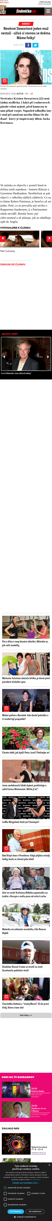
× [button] (49, 1165)
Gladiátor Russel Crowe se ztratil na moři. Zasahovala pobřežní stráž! (22, 969)
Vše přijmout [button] (15, 1212)
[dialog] (26, 1191)
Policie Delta (37, 1090)
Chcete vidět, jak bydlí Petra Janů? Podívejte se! (26, 752)
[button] (26, 1183)
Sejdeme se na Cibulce (38, 1108)
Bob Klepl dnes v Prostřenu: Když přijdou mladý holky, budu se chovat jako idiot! (26, 857)
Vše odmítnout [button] (35, 1212)
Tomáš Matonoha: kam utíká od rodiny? (16, 373)
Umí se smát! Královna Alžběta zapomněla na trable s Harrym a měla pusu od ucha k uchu (25, 895)
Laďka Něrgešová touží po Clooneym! (20, 822)
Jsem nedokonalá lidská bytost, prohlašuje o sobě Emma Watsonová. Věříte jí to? (24, 787)
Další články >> (26, 1015)
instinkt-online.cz (38, 1153)
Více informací (35, 1180)
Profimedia (10, 251)
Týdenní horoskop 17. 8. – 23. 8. (39, 1148)
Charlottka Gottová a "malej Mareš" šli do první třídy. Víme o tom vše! (25, 1006)
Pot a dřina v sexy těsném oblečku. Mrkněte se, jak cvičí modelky (25, 643)
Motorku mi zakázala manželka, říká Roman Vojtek (24, 931)
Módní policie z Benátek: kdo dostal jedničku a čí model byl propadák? (25, 717)
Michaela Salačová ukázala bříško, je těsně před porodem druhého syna (26, 680)
